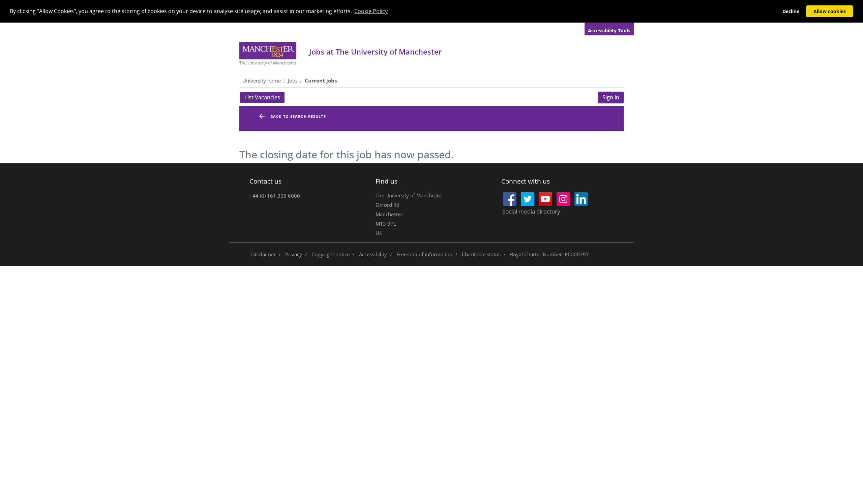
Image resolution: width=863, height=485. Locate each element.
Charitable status (481, 254)
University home (261, 80)
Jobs (375, 51)
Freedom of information (424, 254)
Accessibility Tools (609, 30)
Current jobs (321, 80)
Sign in (610, 97)
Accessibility (373, 254)
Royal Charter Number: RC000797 (549, 254)
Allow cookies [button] (829, 11)
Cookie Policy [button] (371, 11)
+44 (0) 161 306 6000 (274, 195)
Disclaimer (263, 254)
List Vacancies (264, 98)
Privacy (293, 254)
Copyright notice (330, 254)
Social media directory (531, 211)
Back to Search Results (298, 116)
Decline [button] (790, 11)
